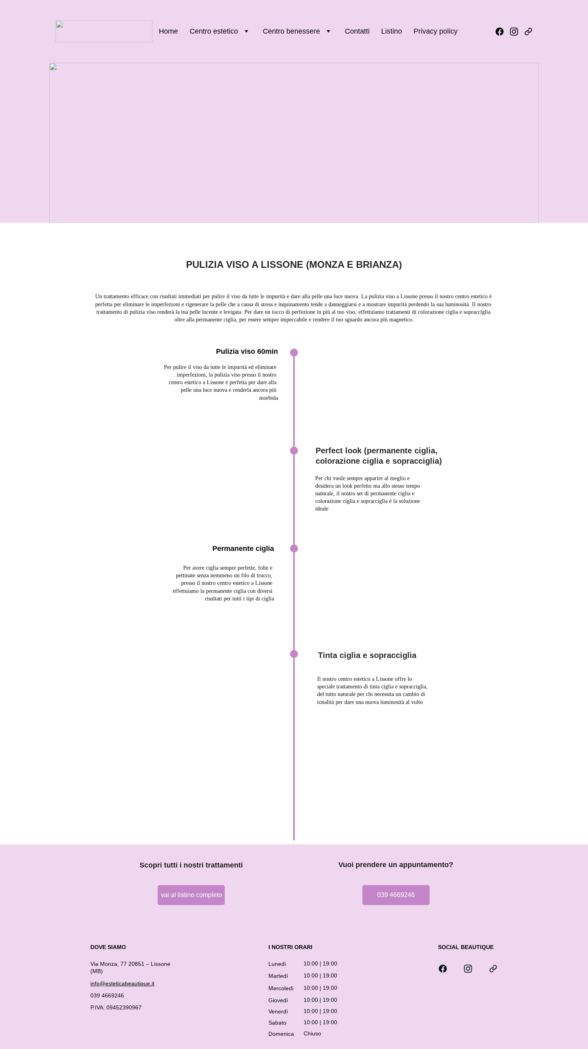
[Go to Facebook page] (503, 32)
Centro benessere (291, 31)
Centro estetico (214, 31)
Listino (391, 31)
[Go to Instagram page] (517, 32)
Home (168, 31)
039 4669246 (396, 894)
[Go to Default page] (528, 32)
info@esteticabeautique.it (122, 983)
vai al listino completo (191, 894)
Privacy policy (436, 31)
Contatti (357, 31)
